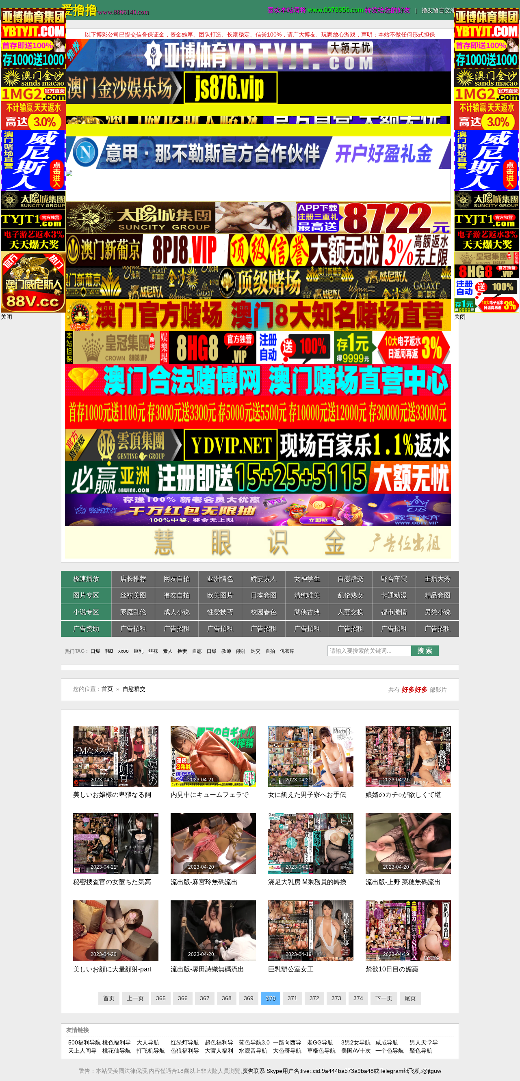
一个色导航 (389, 1050)
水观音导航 (253, 1050)
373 (336, 998)
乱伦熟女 (351, 595)
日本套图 (264, 595)
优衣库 (287, 651)
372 (314, 998)
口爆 (95, 651)
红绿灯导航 (185, 1042)
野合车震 (394, 578)
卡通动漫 (394, 595)
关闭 (6, 316)
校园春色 (264, 611)
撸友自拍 (177, 595)
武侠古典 (307, 611)
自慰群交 (351, 578)
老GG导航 (320, 1042)
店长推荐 (133, 578)
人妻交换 (351, 611)
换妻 (182, 651)
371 (292, 998)
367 (205, 998)
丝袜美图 (133, 595)
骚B (109, 651)
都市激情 (394, 611)
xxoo (123, 651)
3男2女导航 (355, 1042)
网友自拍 (177, 578)
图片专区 (86, 595)
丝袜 (153, 651)
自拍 (270, 651)
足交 (255, 651)
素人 (168, 651)
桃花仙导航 (116, 1050)
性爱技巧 (220, 611)
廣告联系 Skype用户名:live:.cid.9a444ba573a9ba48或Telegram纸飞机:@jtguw (341, 1071)
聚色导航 (421, 1050)
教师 (226, 651)
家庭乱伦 (133, 611)
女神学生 (307, 578)
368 (227, 998)
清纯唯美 (307, 595)
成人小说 (177, 611)
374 (358, 998)
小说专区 (86, 611)
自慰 (197, 651)
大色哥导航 (287, 1050)
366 (183, 998)
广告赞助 (86, 628)
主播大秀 (438, 578)
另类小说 (438, 611)
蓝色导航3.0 (254, 1042)
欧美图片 (220, 595)
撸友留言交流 (439, 10)
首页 (107, 689)
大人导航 (147, 1042)
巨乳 (138, 651)
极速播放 (86, 578)
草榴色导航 (321, 1050)
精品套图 (438, 595)
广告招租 (133, 628)
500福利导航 (84, 1042)
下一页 (383, 998)
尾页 (410, 998)
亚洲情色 (220, 578)
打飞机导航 (150, 1050)
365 (161, 998)
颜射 (241, 651)
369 (249, 998)
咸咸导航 (386, 1042)
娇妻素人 (264, 578)
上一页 (135, 998)
